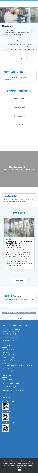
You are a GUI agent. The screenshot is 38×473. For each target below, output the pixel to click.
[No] (35, 466)
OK (19, 470)
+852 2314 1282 (8, 341)
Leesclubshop (7, 380)
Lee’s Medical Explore (10, 387)
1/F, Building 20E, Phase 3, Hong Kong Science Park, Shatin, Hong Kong (12, 331)
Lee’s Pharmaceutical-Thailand (13, 390)
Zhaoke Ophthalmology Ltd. (12, 383)
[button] (34, 4)
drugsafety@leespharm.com (12, 360)
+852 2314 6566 (8, 355)
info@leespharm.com (9, 337)
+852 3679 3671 (8, 368)
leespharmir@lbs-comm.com (12, 371)
